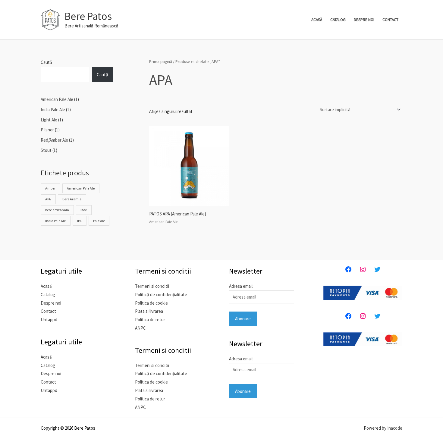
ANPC (140, 328)
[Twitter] (377, 269)
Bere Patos (88, 16)
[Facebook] (348, 269)
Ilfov (83, 210)
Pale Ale (99, 220)
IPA (79, 220)
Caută (46, 62)
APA (48, 199)
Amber (50, 188)
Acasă (316, 19)
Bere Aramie (71, 199)
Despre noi (364, 19)
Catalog (338, 19)
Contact (390, 19)
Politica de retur (150, 319)
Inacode (394, 428)
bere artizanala (57, 210)
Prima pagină (160, 61)
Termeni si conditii (152, 286)
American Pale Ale (81, 188)
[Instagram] (362, 269)
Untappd (49, 319)
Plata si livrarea (149, 311)
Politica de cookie (151, 303)
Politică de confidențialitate (161, 294)
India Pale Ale (55, 220)
